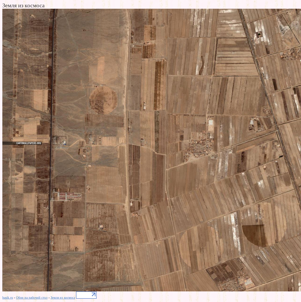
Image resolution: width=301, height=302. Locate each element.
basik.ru (7, 297)
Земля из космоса (63, 297)
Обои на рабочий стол (32, 297)
